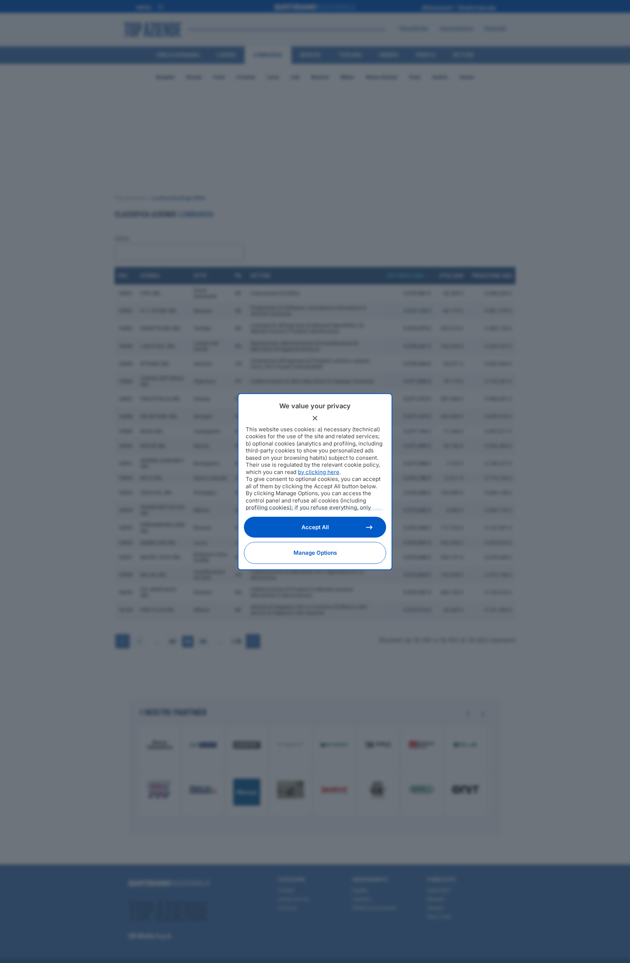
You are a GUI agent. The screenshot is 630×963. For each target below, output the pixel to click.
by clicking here (318, 472)
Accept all (315, 527)
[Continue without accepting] (315, 418)
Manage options (315, 552)
